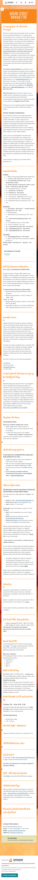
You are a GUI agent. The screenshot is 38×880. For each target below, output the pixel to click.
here (29, 463)
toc (2, 9)
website (27, 602)
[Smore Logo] (9, 2)
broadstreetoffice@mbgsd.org (26, 757)
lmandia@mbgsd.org (9, 367)
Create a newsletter (9, 875)
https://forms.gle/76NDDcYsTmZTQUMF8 (15, 407)
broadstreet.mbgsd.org (16, 832)
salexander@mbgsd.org (23, 79)
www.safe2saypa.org (17, 87)
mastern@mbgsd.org (17, 475)
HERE (7, 646)
